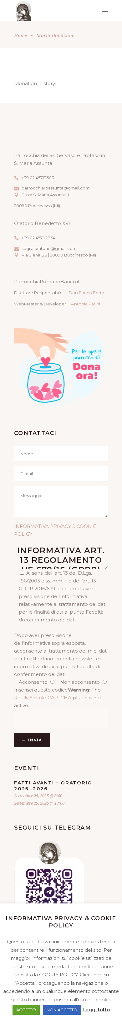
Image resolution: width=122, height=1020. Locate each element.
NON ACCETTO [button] (62, 1009)
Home (20, 35)
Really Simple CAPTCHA (42, 698)
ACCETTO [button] (26, 1009)
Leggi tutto (96, 1010)
